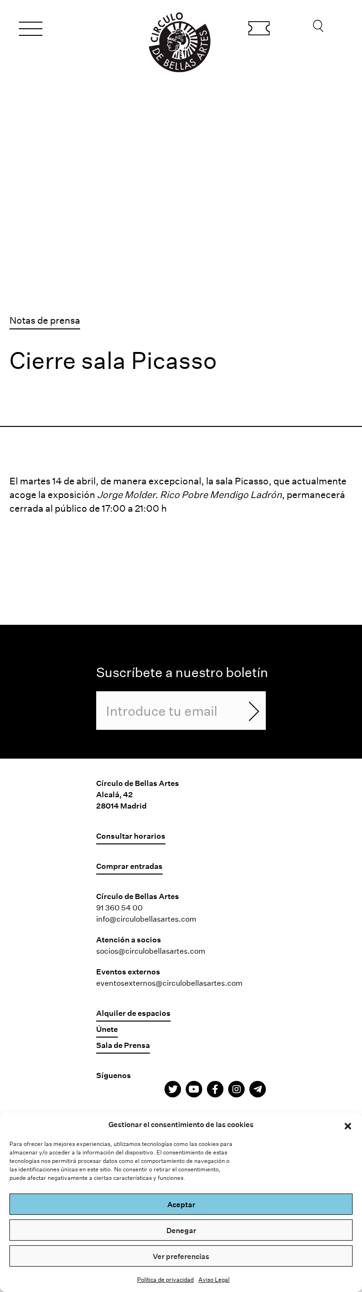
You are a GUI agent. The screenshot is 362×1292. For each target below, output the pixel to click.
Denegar (181, 1230)
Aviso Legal (214, 1279)
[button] (348, 1124)
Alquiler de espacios (133, 1013)
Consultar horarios (130, 836)
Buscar (318, 28)
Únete (107, 1029)
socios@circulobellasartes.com (151, 951)
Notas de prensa (44, 320)
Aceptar (181, 1204)
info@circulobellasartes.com (146, 919)
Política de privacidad (165, 1279)
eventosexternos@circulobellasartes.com (169, 983)
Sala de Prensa (123, 1045)
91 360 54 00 (119, 907)
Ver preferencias (181, 1256)
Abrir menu (30, 30)
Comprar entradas (259, 29)
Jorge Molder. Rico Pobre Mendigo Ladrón (189, 494)
